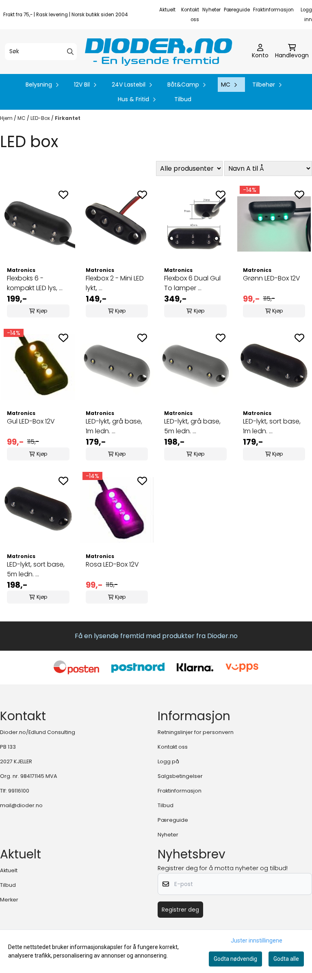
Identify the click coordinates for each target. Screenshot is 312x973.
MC (22, 118)
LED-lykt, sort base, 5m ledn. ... (36, 569)
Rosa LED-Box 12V (112, 564)
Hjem (7, 118)
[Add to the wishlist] (63, 195)
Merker (9, 899)
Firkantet (67, 118)
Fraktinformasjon (273, 10)
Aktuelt (167, 10)
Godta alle (286, 959)
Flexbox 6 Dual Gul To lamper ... (192, 283)
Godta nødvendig (235, 959)
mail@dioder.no (21, 805)
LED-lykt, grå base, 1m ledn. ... (114, 426)
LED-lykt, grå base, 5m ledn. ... (192, 426)
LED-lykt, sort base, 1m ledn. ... (272, 426)
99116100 (18, 790)
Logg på (168, 761)
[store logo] (158, 52)
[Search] (70, 51)
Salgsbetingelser (180, 776)
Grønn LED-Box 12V (271, 278)
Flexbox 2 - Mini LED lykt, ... (115, 283)
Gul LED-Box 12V (31, 421)
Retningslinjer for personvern (196, 732)
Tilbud (182, 99)
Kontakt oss (173, 746)
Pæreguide (237, 10)
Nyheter (211, 10)
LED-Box (40, 118)
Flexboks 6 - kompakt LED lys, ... (35, 283)
